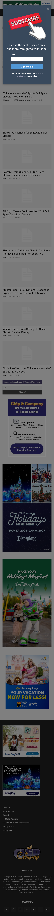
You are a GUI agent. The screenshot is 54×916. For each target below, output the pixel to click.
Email (13, 55)
